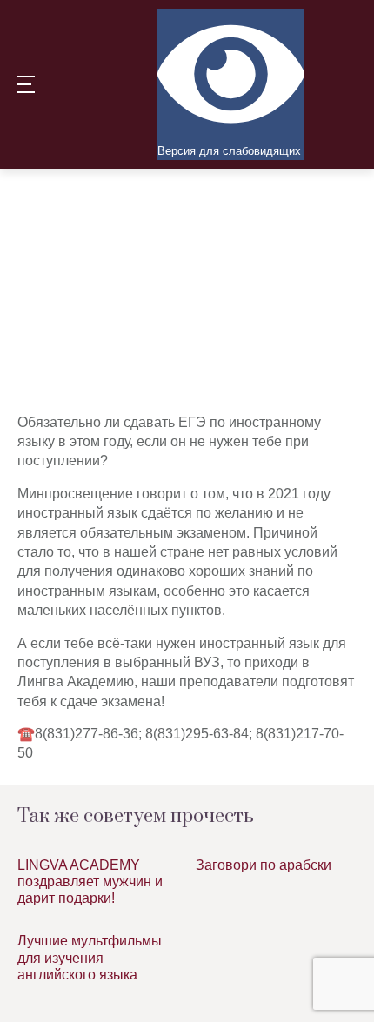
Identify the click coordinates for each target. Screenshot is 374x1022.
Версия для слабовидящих (229, 150)
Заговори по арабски (263, 865)
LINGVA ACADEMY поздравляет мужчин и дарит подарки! (90, 881)
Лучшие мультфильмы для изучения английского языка (89, 957)
